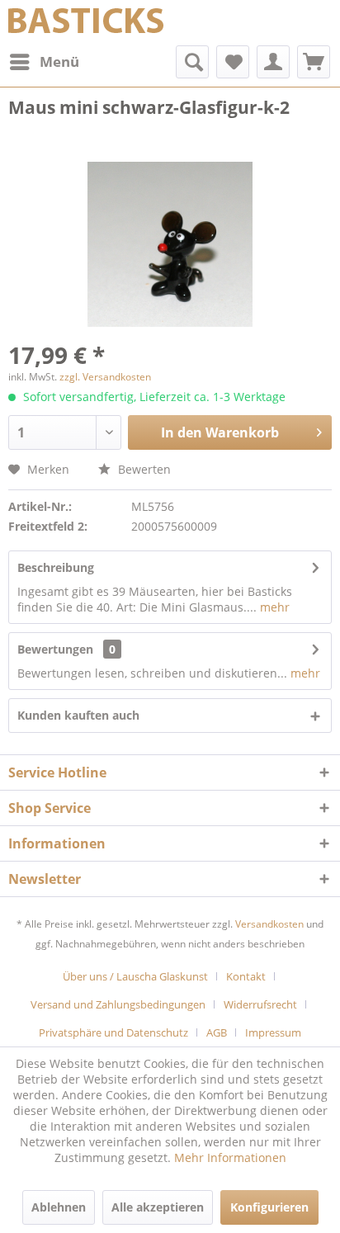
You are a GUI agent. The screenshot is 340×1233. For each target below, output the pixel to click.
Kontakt (246, 976)
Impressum (273, 1032)
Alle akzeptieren (157, 1207)
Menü (59, 61)
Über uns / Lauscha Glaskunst (135, 976)
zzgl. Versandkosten (105, 377)
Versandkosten (269, 924)
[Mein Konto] (273, 61)
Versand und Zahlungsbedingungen (118, 1004)
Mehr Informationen (230, 1157)
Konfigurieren (269, 1207)
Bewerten (143, 469)
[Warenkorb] (313, 61)
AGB (216, 1032)
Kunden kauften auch (78, 715)
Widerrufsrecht (260, 1004)
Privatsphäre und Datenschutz (113, 1032)
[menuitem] (43, 61)
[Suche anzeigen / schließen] (192, 61)
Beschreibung (55, 567)
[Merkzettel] (232, 61)
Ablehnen (58, 1207)
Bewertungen (55, 649)
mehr (273, 607)
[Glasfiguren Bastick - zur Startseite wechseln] (85, 22)
